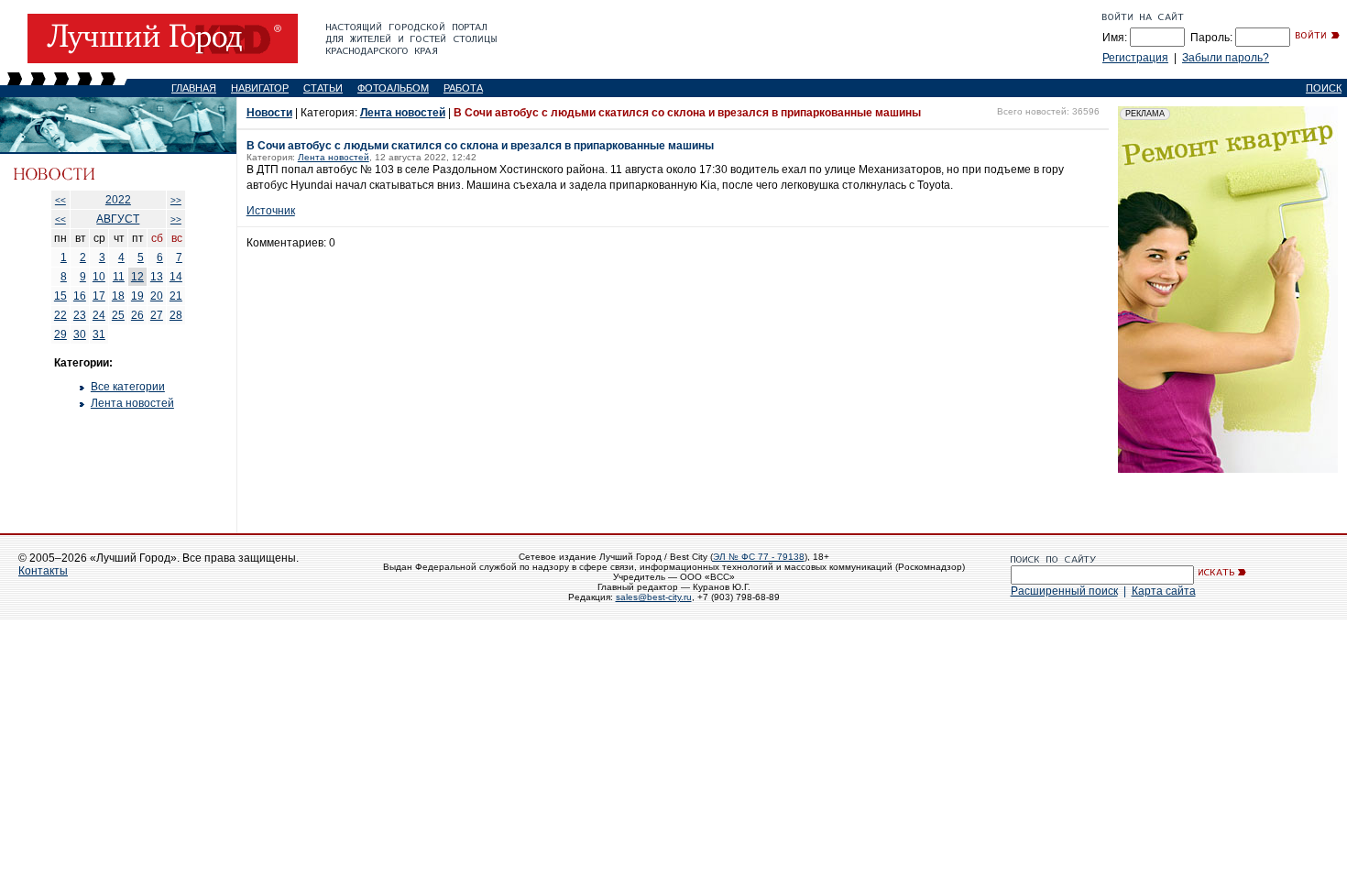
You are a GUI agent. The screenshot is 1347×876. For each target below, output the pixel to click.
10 (99, 276)
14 (176, 276)
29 (60, 334)
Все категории (128, 386)
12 (137, 276)
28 (176, 315)
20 (156, 296)
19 (137, 296)
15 (60, 296)
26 (137, 315)
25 (118, 315)
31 (99, 334)
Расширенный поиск (1064, 591)
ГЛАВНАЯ (193, 87)
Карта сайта (1164, 591)
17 (99, 296)
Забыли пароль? (1225, 57)
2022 (118, 199)
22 (60, 315)
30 (79, 334)
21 (176, 296)
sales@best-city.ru (654, 597)
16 (79, 296)
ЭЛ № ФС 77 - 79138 (759, 557)
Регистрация (1135, 57)
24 (99, 315)
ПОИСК (1324, 87)
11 (119, 276)
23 (79, 315)
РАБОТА (463, 87)
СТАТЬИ (323, 87)
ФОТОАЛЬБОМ (393, 87)
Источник (270, 210)
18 (118, 296)
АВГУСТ (117, 219)
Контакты (43, 570)
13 (156, 276)
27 (156, 315)
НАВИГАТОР (260, 87)
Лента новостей (132, 403)
